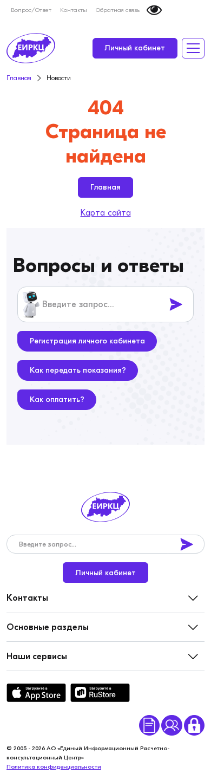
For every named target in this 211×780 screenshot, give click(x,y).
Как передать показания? (78, 370)
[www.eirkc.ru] (30, 48)
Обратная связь (118, 10)
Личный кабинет (134, 48)
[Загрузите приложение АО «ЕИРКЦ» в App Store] (36, 693)
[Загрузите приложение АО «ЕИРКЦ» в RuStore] (100, 693)
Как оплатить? (57, 399)
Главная (105, 187)
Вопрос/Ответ (31, 10)
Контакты (73, 10)
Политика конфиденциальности (53, 766)
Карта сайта (106, 213)
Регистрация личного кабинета (87, 341)
